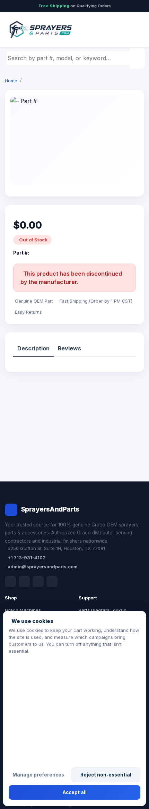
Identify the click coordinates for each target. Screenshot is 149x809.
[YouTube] (52, 581)
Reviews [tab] (69, 348)
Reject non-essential (105, 775)
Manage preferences (38, 775)
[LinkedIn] (24, 581)
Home (11, 80)
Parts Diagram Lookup (102, 610)
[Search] (138, 58)
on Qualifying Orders (74, 5)
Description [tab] (33, 348)
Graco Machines (23, 610)
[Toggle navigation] (131, 29)
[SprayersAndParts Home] (40, 30)
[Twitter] (38, 581)
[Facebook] (10, 581)
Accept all (75, 792)
